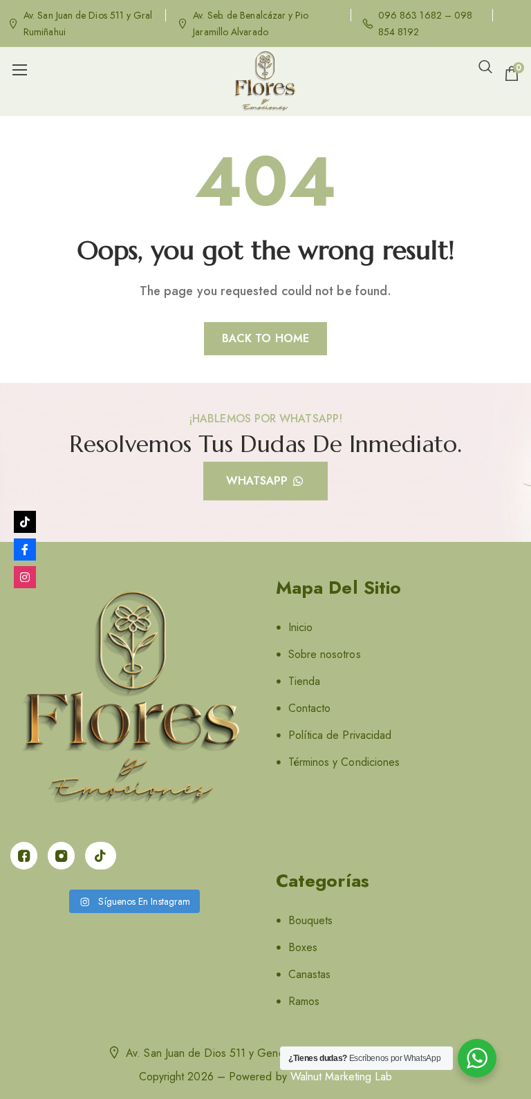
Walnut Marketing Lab (341, 1076)
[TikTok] (25, 522)
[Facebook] (25, 549)
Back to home (265, 338)
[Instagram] (25, 577)
